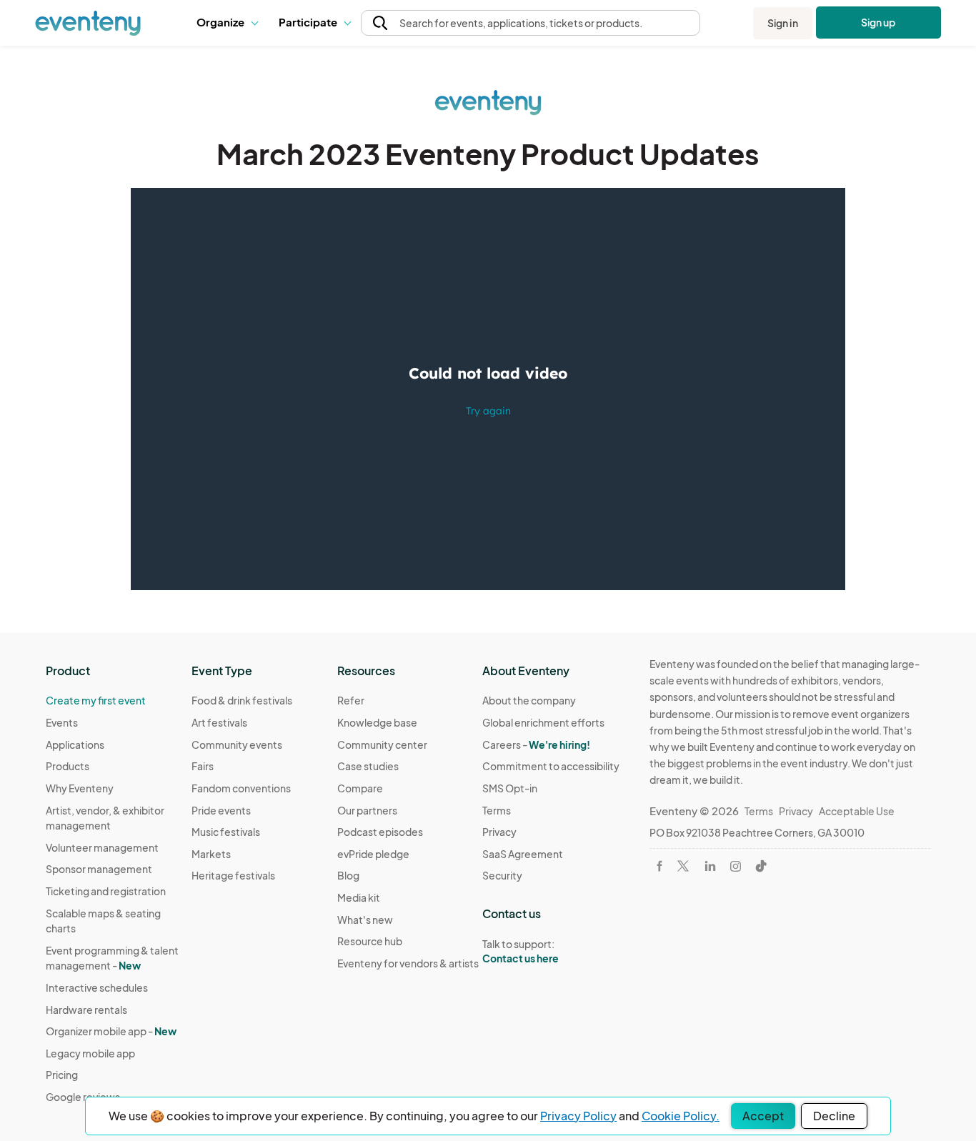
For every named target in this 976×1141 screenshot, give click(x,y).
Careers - (536, 744)
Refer (350, 700)
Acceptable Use (857, 810)
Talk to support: (520, 951)
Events (62, 722)
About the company (529, 700)
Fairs (202, 765)
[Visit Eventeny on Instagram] (735, 866)
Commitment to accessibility (550, 765)
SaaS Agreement (522, 853)
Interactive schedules (97, 987)
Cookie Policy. (680, 1115)
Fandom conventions (241, 788)
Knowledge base (377, 722)
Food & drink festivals (241, 700)
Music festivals (225, 831)
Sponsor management (99, 868)
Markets (211, 853)
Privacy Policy (578, 1115)
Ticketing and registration (106, 891)
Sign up (878, 22)
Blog (348, 875)
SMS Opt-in (509, 788)
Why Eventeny (80, 788)
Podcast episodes (380, 831)
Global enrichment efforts (543, 722)
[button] (227, 23)
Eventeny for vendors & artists (408, 963)
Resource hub (369, 941)
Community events (236, 744)
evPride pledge (373, 853)
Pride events (221, 810)
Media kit (358, 897)
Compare (360, 788)
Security (502, 875)
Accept (763, 1115)
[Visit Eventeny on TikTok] (761, 866)
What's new (365, 919)
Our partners (367, 810)
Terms (496, 810)
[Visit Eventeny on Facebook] (659, 866)
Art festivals (219, 722)
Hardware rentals (86, 1009)
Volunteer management (102, 847)
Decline (834, 1115)
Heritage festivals (233, 875)
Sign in (782, 22)
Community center (382, 744)
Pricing (62, 1074)
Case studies (368, 765)
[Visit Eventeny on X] (683, 866)
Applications (75, 744)
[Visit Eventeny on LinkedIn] (710, 866)
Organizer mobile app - (111, 1031)
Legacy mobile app (90, 1053)
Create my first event (96, 700)
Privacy (499, 831)
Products (67, 765)
